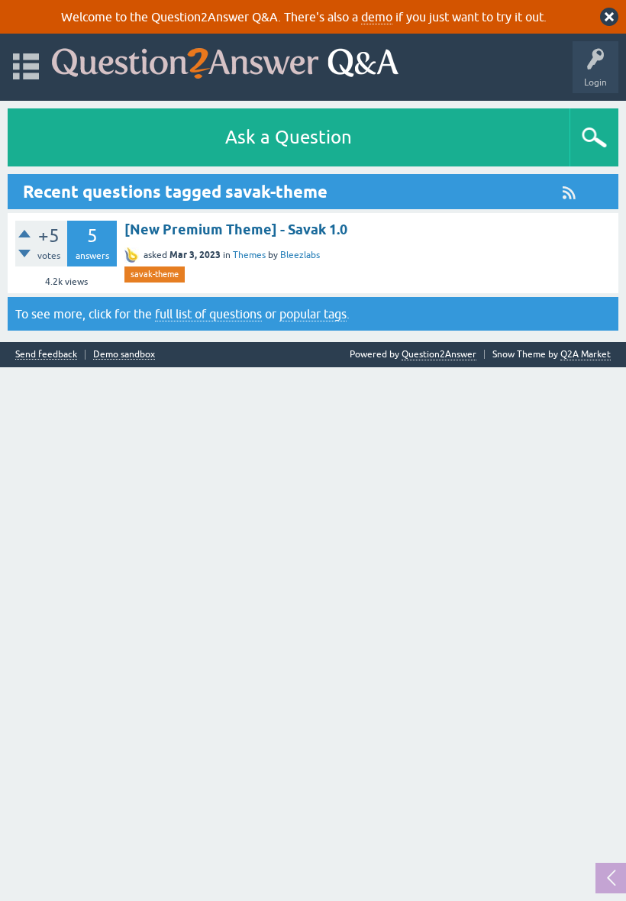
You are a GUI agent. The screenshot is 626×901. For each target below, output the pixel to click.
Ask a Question (288, 137)
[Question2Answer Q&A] (225, 60)
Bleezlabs (300, 255)
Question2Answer (439, 354)
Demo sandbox (124, 355)
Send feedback (46, 355)
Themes (249, 255)
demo (376, 17)
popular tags (313, 314)
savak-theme (155, 274)
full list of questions (208, 314)
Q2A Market (585, 354)
